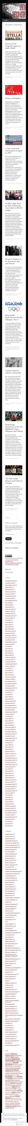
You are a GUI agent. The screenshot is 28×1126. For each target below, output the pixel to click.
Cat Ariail (18, 293)
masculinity (15, 1081)
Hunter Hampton (10, 904)
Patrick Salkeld (10, 970)
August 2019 (9, 690)
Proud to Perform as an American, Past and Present (13, 261)
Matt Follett (9, 939)
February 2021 (9, 657)
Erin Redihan (9, 893)
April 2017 (8, 749)
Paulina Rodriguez (11, 974)
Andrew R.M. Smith (11, 847)
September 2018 (10, 712)
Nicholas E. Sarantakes (12, 967)
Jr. (5, 921)
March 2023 (9, 607)
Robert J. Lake (9, 996)
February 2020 (9, 677)
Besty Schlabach (10, 854)
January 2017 (9, 755)
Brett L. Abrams (10, 865)
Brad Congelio (9, 862)
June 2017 (8, 745)
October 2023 (9, 598)
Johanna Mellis (10, 908)
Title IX (15, 1099)
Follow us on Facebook (11, 548)
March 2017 (8, 751)
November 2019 (10, 683)
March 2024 (9, 589)
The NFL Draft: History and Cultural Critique (13, 480)
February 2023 (9, 609)
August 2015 (9, 793)
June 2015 (8, 797)
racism (18, 1092)
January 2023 (9, 611)
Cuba (19, 1071)
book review (18, 76)
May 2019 (8, 696)
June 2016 (8, 771)
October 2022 (9, 613)
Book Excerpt (9, 858)
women (12, 1103)
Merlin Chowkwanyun (12, 950)
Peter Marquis (9, 976)
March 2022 (9, 629)
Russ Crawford (9, 1006)
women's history (15, 1104)
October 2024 (9, 583)
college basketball (14, 1068)
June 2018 (8, 718)
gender (19, 1076)
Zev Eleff (8, 1043)
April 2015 (8, 801)
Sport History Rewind (12, 1019)
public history (9, 978)
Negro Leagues (9, 1088)
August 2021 (9, 644)
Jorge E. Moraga (10, 915)
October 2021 (9, 640)
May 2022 (8, 624)
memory (7, 1083)
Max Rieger (8, 945)
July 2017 (8, 742)
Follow (8, 538)
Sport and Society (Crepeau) (14, 1015)
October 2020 (9, 661)
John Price (8, 910)
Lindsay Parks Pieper (11, 932)
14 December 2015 (9, 403)
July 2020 (8, 668)
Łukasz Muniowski (11, 1045)
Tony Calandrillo (10, 1032)
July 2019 (8, 692)
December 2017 (10, 731)
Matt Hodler (16, 458)
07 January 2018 (9, 238)
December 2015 (10, 784)
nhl (17, 1088)
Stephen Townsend (11, 1021)
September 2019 (10, 688)
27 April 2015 (8, 508)
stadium (13, 1098)
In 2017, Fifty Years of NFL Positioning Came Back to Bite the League (13, 206)
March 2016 (9, 777)
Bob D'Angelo (9, 856)
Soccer (12, 1096)
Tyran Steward (10, 1034)
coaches (11, 1066)
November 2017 (10, 734)
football (8, 1076)
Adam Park (8, 834)
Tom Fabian (9, 1027)
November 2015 (10, 786)
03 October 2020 (9, 76)
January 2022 (9, 633)
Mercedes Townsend (11, 948)
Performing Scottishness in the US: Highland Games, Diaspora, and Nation (14, 427)
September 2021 (10, 642)
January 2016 (9, 782)
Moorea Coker (9, 961)
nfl (15, 1088)
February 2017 (9, 753)
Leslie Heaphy (9, 930)
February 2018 (9, 727)
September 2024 (10, 585)
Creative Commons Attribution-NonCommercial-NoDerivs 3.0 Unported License (13, 562)
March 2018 (9, 725)
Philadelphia (14, 1090)
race (13, 1092)
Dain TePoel (9, 882)
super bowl (18, 1098)
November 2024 (10, 580)
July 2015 (8, 795)
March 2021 (8, 655)
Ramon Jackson (10, 983)
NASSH (7, 965)
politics (20, 1090)
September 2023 (10, 600)
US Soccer (16, 1101)
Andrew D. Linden (11, 843)
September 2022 (10, 615)
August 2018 (9, 714)
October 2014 (9, 815)
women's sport (11, 1106)
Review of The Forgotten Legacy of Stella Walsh (12, 45)
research (15, 295)
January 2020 (9, 679)
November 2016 (10, 760)
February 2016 (9, 780)
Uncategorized (9, 1036)
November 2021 (10, 637)
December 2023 (10, 596)
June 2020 (8, 670)
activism (8, 1053)
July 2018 (8, 716)
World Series (11, 1108)
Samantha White (10, 1010)
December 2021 (10, 635)
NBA (14, 1087)
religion (7, 1094)
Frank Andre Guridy (11, 897)
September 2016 (10, 764)
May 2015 (8, 799)
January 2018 (9, 729)
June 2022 (8, 622)
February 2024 (9, 591)
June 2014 (8, 823)
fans (14, 1074)
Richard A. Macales (11, 991)
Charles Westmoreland (12, 871)
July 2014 (8, 821)
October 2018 (9, 710)
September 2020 (10, 664)
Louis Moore (9, 935)
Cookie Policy (14, 1119)
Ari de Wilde (9, 851)
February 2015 (9, 806)
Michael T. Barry (10, 952)
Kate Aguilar (9, 924)
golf (6, 1078)
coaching (15, 1066)
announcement (10, 849)
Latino (19, 1078)
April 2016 (8, 775)
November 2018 (10, 707)
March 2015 (8, 804)
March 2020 (9, 675)
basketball (9, 1061)
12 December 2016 (9, 293)
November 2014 (10, 812)
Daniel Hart (9, 884)
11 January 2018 (9, 183)
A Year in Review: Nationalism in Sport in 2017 (13, 150)
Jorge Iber (8, 917)
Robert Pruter (8, 78)
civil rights (20, 1064)
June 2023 (8, 602)
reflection (8, 985)
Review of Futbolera (13, 98)
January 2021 (9, 659)
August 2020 (9, 666)
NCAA (18, 1087)
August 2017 (9, 740)
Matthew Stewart (10, 943)
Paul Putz (8, 972)
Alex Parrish (9, 838)
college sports (9, 1071)
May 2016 (8, 773)
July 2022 (8, 620)
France (14, 1076)
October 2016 (9, 762)
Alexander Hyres (10, 840)
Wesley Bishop (10, 1038)
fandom (11, 1074)
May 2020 (8, 672)
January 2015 (9, 808)
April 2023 (8, 605)
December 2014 (10, 810)
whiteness (7, 1103)
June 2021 (8, 648)
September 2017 (10, 738)
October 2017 (9, 736)
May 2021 (8, 650)
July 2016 (8, 769)
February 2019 (9, 701)
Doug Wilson (9, 886)
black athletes (9, 1062)
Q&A (6, 980)
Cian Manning (9, 875)
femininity (17, 1074)
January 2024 (9, 594)
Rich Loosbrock (10, 989)
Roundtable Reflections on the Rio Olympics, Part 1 (13, 317)
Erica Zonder (9, 891)
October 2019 (9, 685)
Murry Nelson (9, 963)
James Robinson (10, 906)
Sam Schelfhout (10, 1008)
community (15, 1071)
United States (11, 1101)
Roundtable (12, 349)
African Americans (11, 1054)
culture (7, 1073)
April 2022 (8, 626)
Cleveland (7, 1066)
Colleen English (10, 878)
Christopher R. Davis (11, 873)
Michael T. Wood (10, 956)
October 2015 (9, 788)
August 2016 (9, 766)
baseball (16, 1058)
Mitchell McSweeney (12, 959)
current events (18, 183)
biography (18, 1061)
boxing (15, 1064)
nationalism (8, 1086)
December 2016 (10, 758)
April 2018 (8, 723)
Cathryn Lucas (9, 869)
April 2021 (8, 653)
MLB (12, 1083)
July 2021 (8, 646)
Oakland (20, 1088)
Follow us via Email (11, 523)
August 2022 (9, 618)
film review (9, 895)
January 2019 (9, 703)
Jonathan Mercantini (11, 913)
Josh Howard (9, 919)
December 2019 (10, 681)
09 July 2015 (8, 458)
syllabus (7, 1023)
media (21, 1081)
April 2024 (8, 587)
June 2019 (8, 694)
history (10, 1078)
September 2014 (10, 817)
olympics (8, 1090)
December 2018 (10, 705)
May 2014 (8, 825)
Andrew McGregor (11, 845)
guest (7, 902)
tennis (11, 1099)
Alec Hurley (9, 836)
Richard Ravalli (10, 994)
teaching (8, 1025)
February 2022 (9, 631)
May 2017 (8, 747)
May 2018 (8, 720)
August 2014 (9, 819)
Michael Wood (10, 954)
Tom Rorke (8, 1030)
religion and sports (14, 1094)
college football (12, 1070)
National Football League (16, 1085)
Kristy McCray (9, 926)
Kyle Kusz (8, 928)
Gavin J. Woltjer (10, 900)
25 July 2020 (8, 127)
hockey (15, 1078)
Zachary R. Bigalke (11, 1040)
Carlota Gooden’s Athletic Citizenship (13, 371)
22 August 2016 (9, 346)
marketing (8, 937)
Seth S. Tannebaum (11, 1013)
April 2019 (8, 699)
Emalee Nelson (9, 889)
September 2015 (10, 790)
